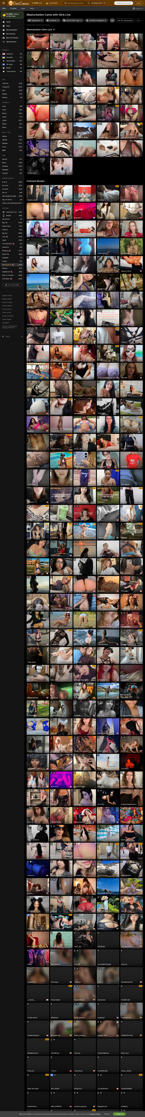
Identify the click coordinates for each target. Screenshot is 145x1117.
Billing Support (7, 299)
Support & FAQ (7, 295)
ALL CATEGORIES (13, 285)
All (112, 20)
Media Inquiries (7, 306)
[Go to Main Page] (18, 3)
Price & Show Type (72, 20)
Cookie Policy (95, 1114)
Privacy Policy (7, 309)
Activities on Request (96, 20)
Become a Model (7, 316)
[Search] (88, 3)
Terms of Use (6, 312)
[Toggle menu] (3, 3)
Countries (53, 20)
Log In (138, 3)
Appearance (35, 20)
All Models (5, 323)
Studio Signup (7, 319)
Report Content (7, 302)
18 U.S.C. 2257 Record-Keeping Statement (9, 327)
